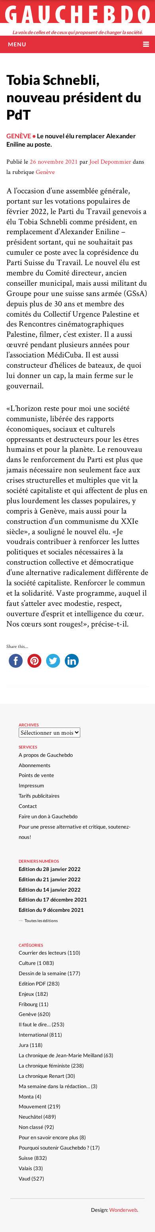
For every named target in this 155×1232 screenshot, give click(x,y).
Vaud (24, 1178)
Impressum (31, 785)
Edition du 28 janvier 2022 (50, 869)
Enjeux (26, 994)
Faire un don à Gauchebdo (48, 816)
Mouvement (32, 1106)
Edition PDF (32, 983)
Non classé (31, 1127)
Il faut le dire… (34, 1024)
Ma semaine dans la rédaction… (54, 1086)
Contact (28, 806)
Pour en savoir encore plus (48, 1137)
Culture (27, 963)
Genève (45, 172)
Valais (25, 1168)
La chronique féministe (44, 1065)
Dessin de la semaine (42, 973)
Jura (24, 1045)
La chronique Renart (41, 1076)
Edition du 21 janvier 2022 (50, 879)
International (33, 1034)
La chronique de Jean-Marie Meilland (61, 1055)
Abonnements (34, 765)
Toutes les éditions (41, 920)
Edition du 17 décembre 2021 (53, 899)
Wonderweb (123, 1210)
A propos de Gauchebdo (46, 755)
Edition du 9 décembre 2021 (51, 910)
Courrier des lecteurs (42, 952)
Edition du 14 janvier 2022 (50, 889)
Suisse (26, 1158)
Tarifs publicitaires (39, 796)
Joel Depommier (110, 161)
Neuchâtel (30, 1117)
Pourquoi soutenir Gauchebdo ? (54, 1147)
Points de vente (36, 775)
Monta (26, 1096)
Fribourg (28, 1004)
